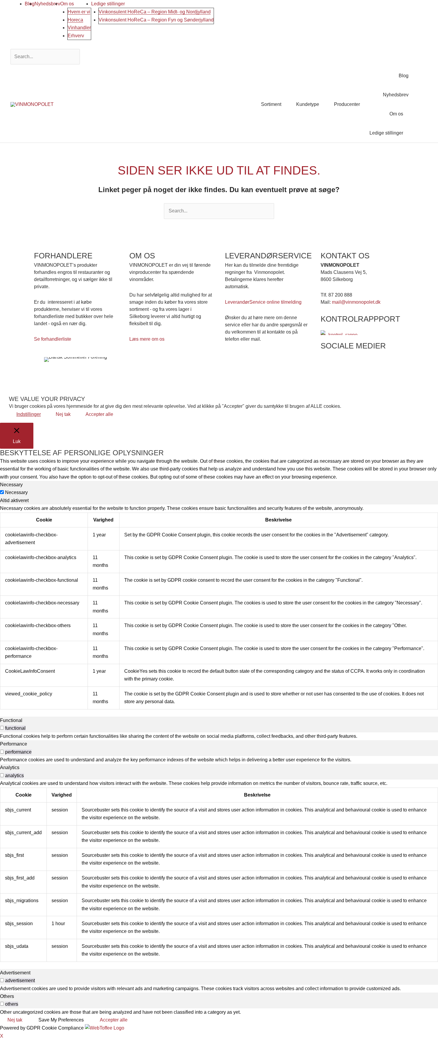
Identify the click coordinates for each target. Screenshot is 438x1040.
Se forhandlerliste (52, 339)
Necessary (16, 492)
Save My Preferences (61, 1019)
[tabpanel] (219, 606)
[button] (420, 104)
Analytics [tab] (9, 767)
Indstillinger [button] (28, 414)
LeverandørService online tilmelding (263, 302)
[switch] (2, 728)
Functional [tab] (11, 720)
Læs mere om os (146, 339)
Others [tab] (7, 996)
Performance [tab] (13, 743)
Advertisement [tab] (15, 972)
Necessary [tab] (11, 484)
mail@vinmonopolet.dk (356, 302)
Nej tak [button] (63, 414)
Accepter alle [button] (99, 414)
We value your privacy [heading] (47, 399)
